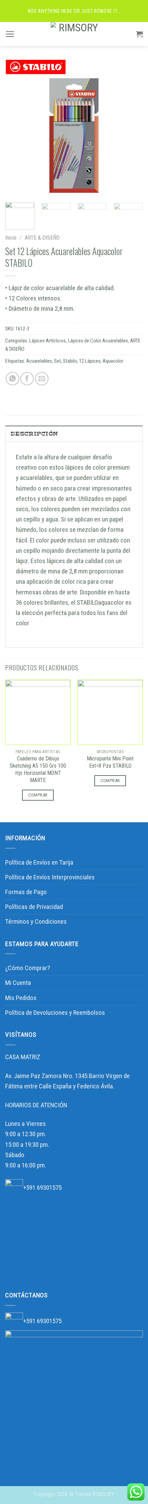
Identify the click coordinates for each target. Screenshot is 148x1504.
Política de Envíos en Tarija (39, 862)
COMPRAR (38, 795)
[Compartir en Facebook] (27, 378)
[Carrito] (139, 34)
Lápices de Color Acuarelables (98, 341)
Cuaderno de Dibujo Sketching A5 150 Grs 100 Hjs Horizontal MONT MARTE (38, 769)
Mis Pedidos (20, 998)
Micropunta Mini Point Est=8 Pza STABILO (110, 762)
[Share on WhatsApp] (12, 378)
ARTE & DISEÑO (42, 237)
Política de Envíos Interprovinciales (50, 877)
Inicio (11, 237)
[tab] (74, 433)
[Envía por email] (42, 378)
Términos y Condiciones (36, 921)
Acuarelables (39, 361)
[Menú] (10, 34)
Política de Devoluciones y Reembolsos (55, 1013)
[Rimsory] (75, 34)
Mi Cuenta (18, 983)
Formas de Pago (26, 892)
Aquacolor (113, 361)
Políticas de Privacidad (34, 907)
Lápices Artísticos (47, 341)
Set (57, 361)
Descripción (34, 433)
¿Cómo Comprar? (27, 968)
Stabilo (70, 361)
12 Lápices (90, 361)
